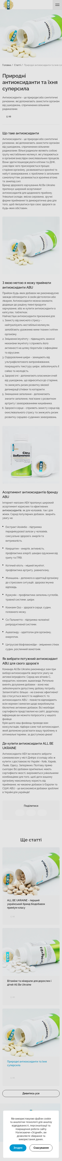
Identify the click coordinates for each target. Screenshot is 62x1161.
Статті (17, 65)
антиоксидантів (11, 510)
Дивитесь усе (31, 1093)
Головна (6, 65)
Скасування (41, 1147)
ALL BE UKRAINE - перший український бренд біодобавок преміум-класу (26, 904)
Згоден (18, 1147)
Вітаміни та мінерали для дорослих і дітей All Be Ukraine (29, 982)
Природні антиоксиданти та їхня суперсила (27, 1063)
